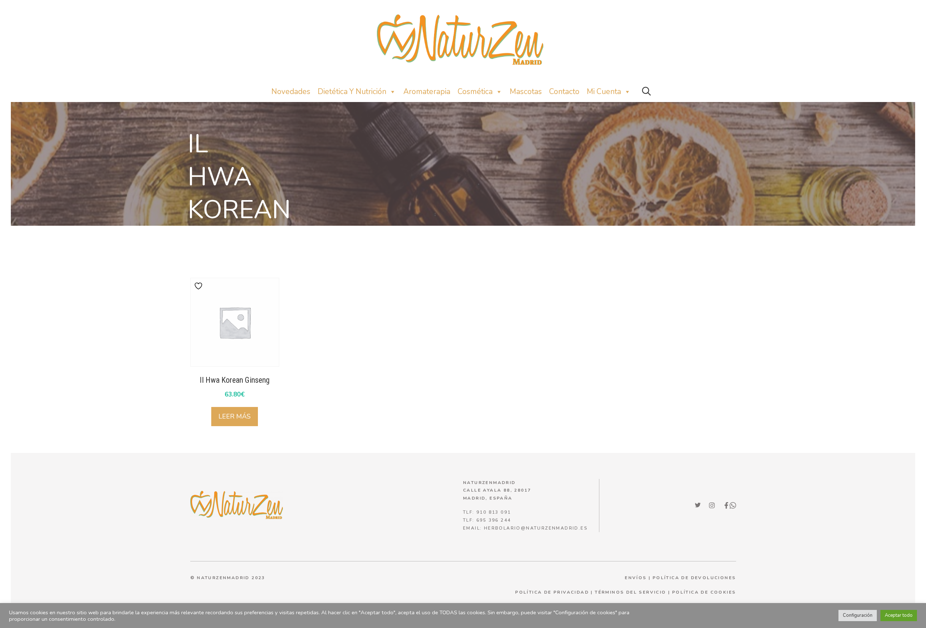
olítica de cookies (706, 592)
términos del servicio (630, 592)
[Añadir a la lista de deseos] (199, 285)
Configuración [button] (857, 615)
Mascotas (526, 91)
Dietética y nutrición (352, 91)
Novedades (290, 91)
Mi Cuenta (604, 91)
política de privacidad (552, 592)
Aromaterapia (426, 91)
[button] (646, 91)
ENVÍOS (635, 578)
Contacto (564, 91)
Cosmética (475, 91)
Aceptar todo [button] (899, 615)
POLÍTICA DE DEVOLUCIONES (694, 578)
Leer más (234, 416)
